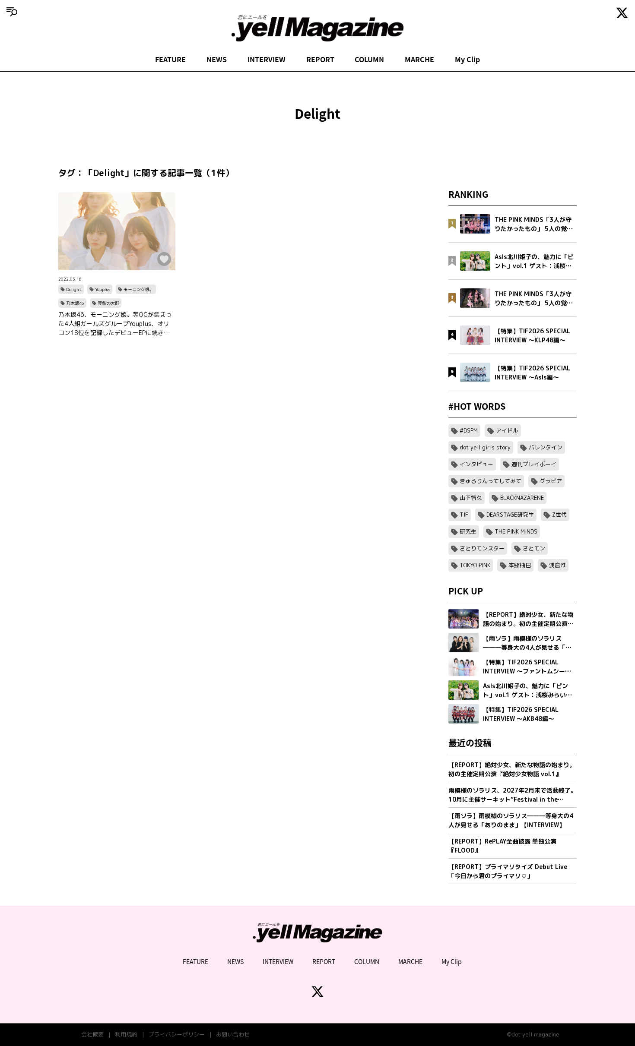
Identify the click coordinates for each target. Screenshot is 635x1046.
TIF (464, 514)
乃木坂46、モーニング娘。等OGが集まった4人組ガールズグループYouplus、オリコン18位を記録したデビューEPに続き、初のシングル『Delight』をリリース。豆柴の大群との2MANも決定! (115, 323)
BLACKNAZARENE (522, 498)
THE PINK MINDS (516, 531)
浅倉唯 (557, 565)
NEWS (216, 59)
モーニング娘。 (139, 289)
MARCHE (419, 59)
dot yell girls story (485, 447)
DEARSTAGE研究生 (510, 514)
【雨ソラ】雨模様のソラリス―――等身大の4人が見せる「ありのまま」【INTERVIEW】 (510, 820)
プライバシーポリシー (177, 1034)
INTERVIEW (267, 59)
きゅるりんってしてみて (490, 481)
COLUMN (369, 59)
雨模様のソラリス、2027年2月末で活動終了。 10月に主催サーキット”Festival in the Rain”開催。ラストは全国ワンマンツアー (512, 795)
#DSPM (469, 430)
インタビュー (476, 464)
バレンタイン (545, 447)
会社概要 (92, 1034)
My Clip (467, 59)
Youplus (102, 289)
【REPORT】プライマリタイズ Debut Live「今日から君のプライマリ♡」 (507, 871)
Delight (74, 289)
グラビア (551, 481)
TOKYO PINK (475, 565)
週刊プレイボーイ (533, 464)
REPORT (320, 59)
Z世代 (559, 514)
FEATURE (170, 59)
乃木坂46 (75, 303)
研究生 (468, 531)
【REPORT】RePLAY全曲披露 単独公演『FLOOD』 (502, 845)
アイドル (507, 430)
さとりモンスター (482, 548)
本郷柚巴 (519, 565)
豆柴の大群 (108, 303)
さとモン (534, 548)
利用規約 (126, 1034)
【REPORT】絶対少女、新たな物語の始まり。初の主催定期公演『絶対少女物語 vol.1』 (511, 769)
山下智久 (471, 498)
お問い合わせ (233, 1034)
